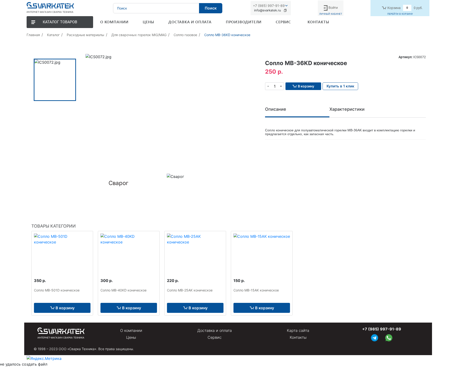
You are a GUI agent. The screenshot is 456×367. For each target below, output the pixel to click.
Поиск (211, 8)
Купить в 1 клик (340, 86)
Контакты (298, 337)
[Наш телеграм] (374, 337)
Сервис (215, 337)
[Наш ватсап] (388, 337)
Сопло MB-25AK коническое (190, 290)
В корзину (65, 307)
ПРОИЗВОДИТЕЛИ (243, 21)
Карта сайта (298, 330)
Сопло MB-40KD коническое (123, 290)
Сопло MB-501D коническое (57, 290)
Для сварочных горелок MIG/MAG (138, 35)
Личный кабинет (330, 13)
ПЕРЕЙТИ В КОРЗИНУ (400, 13)
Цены (131, 337)
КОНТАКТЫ (318, 21)
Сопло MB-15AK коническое (256, 290)
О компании (131, 330)
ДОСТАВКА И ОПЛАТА (190, 21)
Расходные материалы (85, 35)
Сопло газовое (185, 35)
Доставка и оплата (214, 330)
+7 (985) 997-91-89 (269, 6)
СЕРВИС (283, 21)
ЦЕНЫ (148, 21)
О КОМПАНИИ (114, 21)
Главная (33, 35)
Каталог (53, 35)
